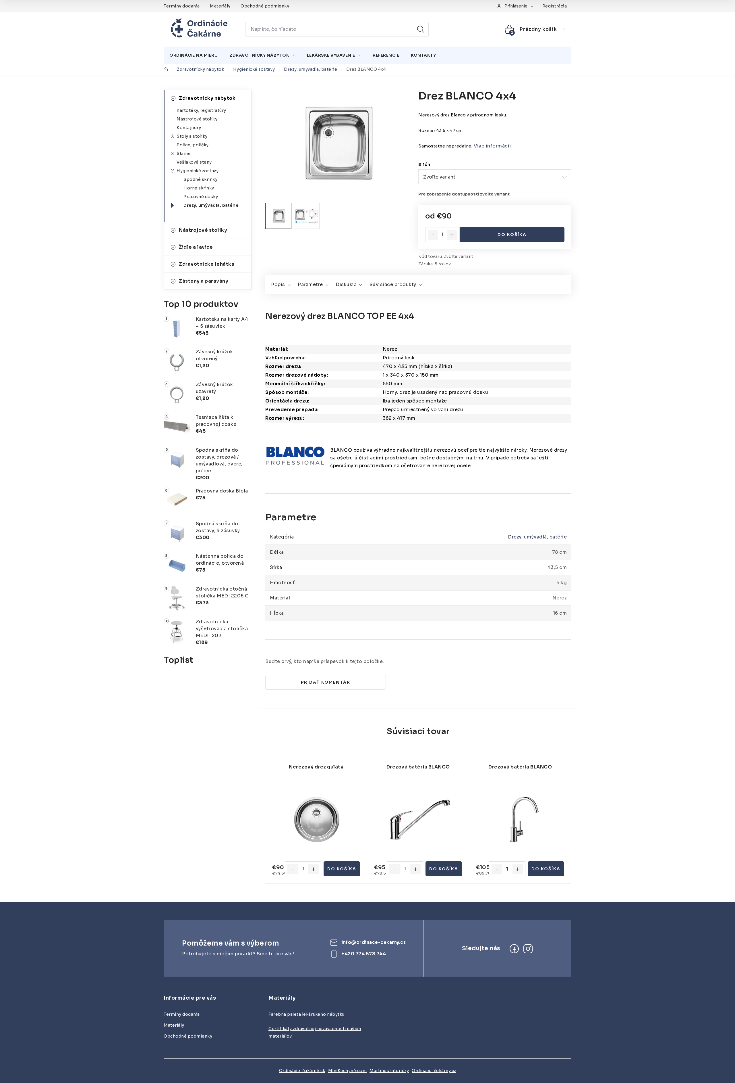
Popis (278, 284)
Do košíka (512, 234)
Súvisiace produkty (393, 284)
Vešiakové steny (194, 162)
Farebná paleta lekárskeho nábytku (306, 1014)
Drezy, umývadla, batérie (210, 205)
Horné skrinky (198, 188)
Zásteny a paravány (203, 281)
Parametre (310, 284)
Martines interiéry (389, 1070)
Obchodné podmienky (265, 6)
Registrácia (554, 6)
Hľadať (421, 29)
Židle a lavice (196, 247)
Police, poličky (193, 144)
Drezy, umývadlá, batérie (537, 537)
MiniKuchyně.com (347, 1070)
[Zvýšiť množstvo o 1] (452, 235)
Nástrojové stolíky (197, 119)
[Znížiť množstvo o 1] (433, 235)
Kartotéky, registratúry (201, 110)
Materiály (220, 6)
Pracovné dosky (200, 196)
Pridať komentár (325, 682)
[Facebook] (514, 948)
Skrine (184, 153)
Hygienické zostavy (197, 170)
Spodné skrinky (200, 179)
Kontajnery (189, 127)
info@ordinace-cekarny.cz (373, 942)
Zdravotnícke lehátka (206, 264)
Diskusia (346, 284)
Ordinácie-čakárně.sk (302, 1070)
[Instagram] (528, 948)
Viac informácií (492, 146)
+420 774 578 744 (363, 954)
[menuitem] (193, 55)
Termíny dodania (182, 6)
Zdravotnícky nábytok (207, 98)
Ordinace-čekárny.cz (434, 1070)
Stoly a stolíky (192, 136)
